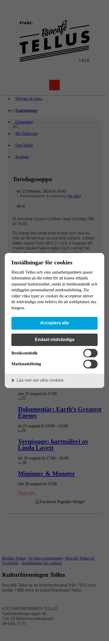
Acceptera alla (54, 322)
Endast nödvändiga (54, 339)
